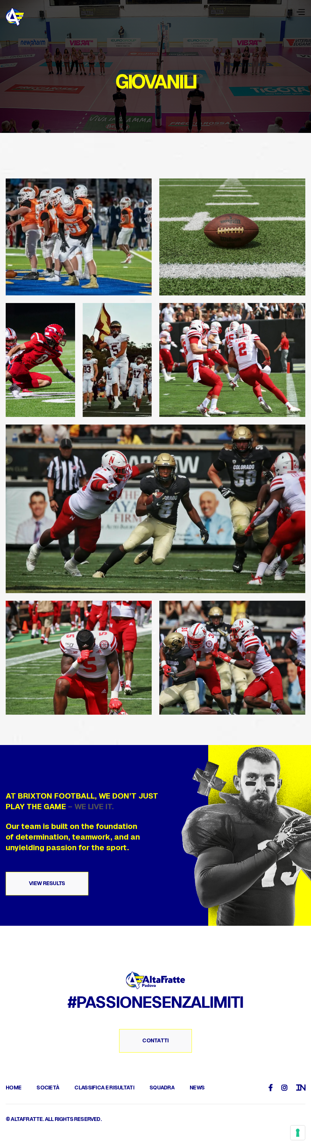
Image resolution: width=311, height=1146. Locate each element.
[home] (15, 17)
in (300, 1087)
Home (13, 1087)
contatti (155, 1040)
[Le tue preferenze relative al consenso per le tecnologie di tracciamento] (298, 1132)
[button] (300, 12)
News (197, 1087)
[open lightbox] (79, 236)
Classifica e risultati (104, 1087)
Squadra (161, 1087)
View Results (47, 883)
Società (47, 1087)
